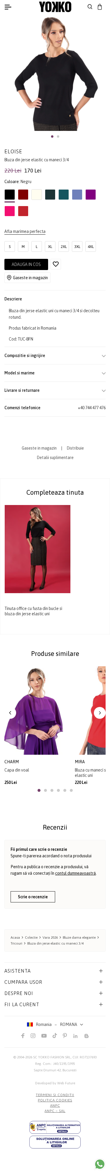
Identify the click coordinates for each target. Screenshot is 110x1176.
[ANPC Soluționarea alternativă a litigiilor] (55, 1127)
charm (11, 761)
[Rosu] (23, 212)
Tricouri (16, 943)
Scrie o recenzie (33, 896)
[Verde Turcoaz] (63, 196)
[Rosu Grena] (23, 196)
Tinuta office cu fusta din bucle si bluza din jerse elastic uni (33, 611)
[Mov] (90, 196)
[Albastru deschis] (77, 196)
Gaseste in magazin (30, 277)
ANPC (55, 1105)
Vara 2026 (50, 937)
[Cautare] (90, 6)
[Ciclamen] (9, 212)
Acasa (15, 937)
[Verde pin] (50, 196)
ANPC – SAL (55, 1111)
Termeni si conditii (55, 1095)
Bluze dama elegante (79, 937)
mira (80, 761)
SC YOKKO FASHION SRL (52, 1057)
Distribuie (75, 448)
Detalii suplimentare (55, 457)
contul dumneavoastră (75, 873)
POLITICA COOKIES (55, 1100)
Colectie (31, 937)
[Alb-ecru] (36, 196)
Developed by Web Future (55, 1083)
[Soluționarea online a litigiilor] (55, 1142)
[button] (52, 136)
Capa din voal (16, 770)
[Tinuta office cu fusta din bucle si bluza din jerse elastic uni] (37, 549)
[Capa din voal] (37, 710)
